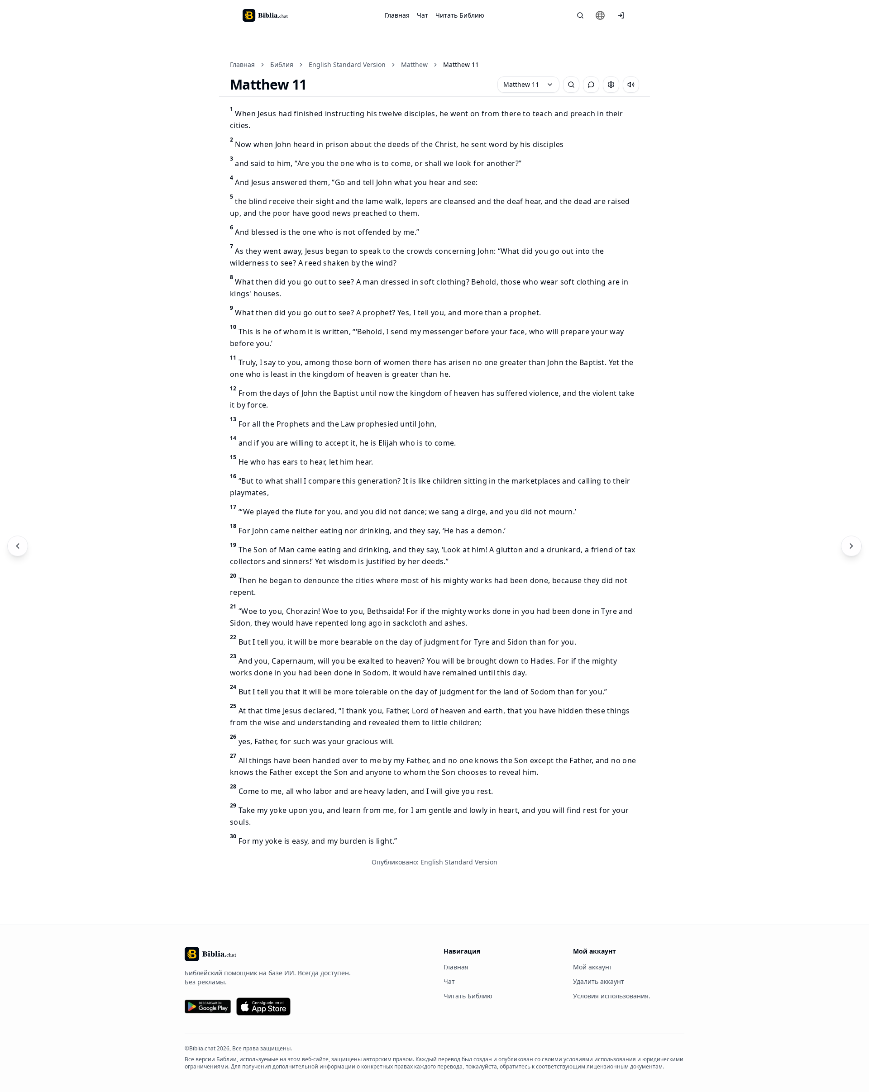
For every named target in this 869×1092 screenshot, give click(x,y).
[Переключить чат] (591, 84)
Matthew (414, 64)
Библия (281, 64)
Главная (397, 15)
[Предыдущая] (17, 546)
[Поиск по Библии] (580, 15)
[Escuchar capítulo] (631, 84)
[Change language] (600, 15)
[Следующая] (851, 546)
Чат (422, 15)
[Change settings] (611, 84)
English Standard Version (347, 64)
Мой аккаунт (592, 967)
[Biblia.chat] (265, 15)
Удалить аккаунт (598, 981)
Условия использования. (611, 996)
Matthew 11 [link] (461, 64)
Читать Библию (459, 15)
